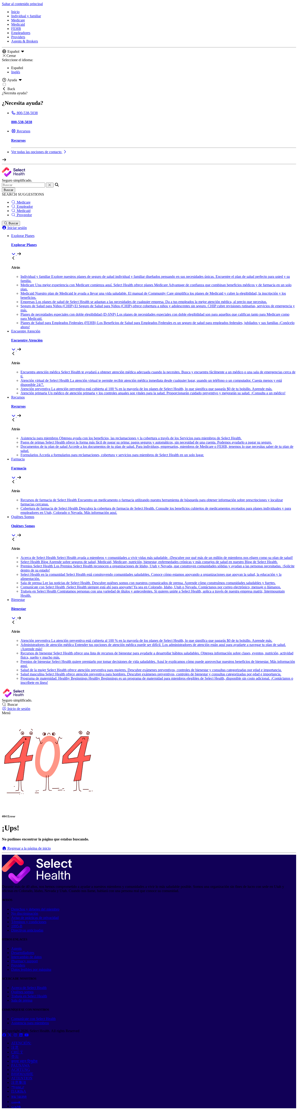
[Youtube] (26, 1035)
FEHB (16, 29)
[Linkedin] (21, 1035)
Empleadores (20, 33)
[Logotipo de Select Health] (37, 882)
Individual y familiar (26, 16)
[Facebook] (4, 1035)
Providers (18, 37)
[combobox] (23, 185)
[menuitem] (153, 245)
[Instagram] (16, 1035)
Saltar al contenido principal (22, 4)
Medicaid (18, 24)
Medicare (18, 20)
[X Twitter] (10, 1035)
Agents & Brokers (24, 41)
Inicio (15, 12)
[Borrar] (50, 185)
